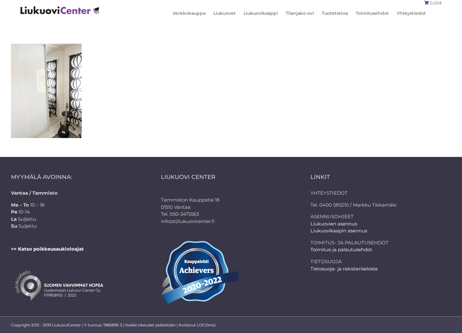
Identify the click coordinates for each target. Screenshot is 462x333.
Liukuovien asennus (334, 224)
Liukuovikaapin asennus (339, 231)
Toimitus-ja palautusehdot (341, 250)
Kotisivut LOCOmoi (197, 325)
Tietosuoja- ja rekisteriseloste (344, 269)
